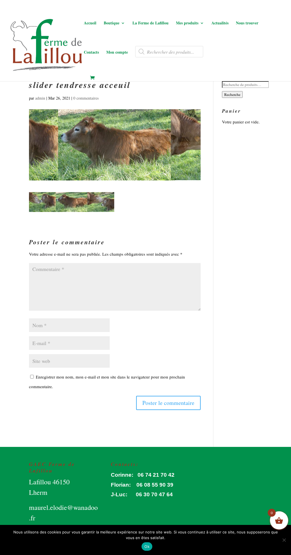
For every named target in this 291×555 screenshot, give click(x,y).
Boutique (111, 23)
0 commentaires (86, 98)
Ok (146, 546)
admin (40, 98)
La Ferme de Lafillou (150, 23)
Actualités (219, 23)
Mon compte (117, 52)
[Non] (284, 540)
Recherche (232, 94)
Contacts (91, 52)
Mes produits (187, 23)
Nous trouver (247, 23)
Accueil (90, 23)
